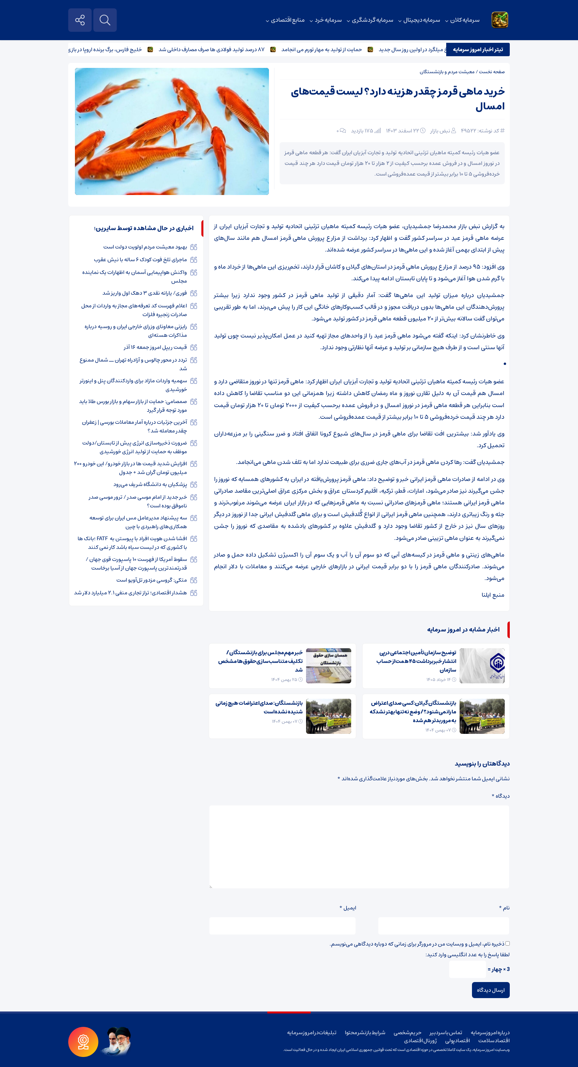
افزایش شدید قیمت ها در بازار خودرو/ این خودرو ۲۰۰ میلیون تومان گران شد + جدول (130, 468)
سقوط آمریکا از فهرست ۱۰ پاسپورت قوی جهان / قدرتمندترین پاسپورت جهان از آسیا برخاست (136, 564)
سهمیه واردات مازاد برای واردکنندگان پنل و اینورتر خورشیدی (133, 385)
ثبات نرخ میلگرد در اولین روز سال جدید (440, 49)
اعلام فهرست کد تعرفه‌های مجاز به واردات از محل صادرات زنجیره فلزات (134, 310)
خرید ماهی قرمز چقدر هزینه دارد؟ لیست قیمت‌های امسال (398, 99)
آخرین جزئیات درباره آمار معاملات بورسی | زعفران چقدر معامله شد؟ (134, 426)
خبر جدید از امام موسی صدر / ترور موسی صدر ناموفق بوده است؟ (138, 501)
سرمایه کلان (465, 20)
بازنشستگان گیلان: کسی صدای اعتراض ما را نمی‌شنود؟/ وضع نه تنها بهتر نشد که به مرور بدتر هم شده (413, 712)
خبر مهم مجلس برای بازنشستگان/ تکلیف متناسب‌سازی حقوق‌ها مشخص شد (260, 661)
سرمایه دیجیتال (422, 20)
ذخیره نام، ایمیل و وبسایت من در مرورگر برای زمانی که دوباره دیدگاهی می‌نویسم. (416, 944)
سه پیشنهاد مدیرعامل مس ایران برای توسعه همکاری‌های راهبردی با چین (138, 522)
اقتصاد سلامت (494, 1041)
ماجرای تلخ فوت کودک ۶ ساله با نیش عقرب (140, 259)
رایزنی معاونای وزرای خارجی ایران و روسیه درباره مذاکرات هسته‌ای (136, 331)
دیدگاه (500, 796)
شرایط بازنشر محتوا (365, 1033)
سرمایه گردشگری (372, 20)
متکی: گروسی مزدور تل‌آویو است (151, 580)
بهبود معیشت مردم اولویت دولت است (145, 247)
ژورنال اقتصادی (420, 1041)
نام (504, 907)
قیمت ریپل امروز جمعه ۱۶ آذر (155, 347)
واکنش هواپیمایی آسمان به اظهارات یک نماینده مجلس (134, 277)
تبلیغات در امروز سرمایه (311, 1033)
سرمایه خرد (328, 20)
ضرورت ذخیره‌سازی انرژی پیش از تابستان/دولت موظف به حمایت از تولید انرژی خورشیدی (134, 447)
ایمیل (347, 907)
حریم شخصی (408, 1033)
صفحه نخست (492, 72)
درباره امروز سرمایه (490, 1033)
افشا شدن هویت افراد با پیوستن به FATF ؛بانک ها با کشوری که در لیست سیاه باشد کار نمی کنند (132, 543)
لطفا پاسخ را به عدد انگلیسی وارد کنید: (467, 954)
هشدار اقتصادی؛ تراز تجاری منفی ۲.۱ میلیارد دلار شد (130, 592)
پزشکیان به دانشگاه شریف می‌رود (150, 484)
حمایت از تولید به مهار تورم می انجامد (341, 49)
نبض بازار (440, 130)
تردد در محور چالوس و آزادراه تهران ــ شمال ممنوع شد (133, 364)
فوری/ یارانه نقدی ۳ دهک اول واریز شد (144, 293)
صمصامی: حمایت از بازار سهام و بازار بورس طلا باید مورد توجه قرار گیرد (133, 406)
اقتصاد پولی (457, 1041)
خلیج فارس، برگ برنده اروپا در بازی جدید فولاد (112, 49)
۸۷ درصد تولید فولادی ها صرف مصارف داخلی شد (231, 49)
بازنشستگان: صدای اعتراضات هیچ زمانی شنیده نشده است (259, 707)
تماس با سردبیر (446, 1033)
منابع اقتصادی (288, 20)
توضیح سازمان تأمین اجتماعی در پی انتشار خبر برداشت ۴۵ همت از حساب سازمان (416, 661)
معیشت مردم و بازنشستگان (447, 72)
